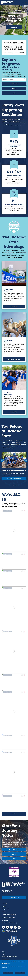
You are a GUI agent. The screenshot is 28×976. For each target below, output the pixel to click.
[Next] (25, 460)
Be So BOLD (5, 920)
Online (14, 93)
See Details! (14, 412)
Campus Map (5, 909)
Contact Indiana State (14, 897)
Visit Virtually (14, 854)
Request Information (14, 849)
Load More (14, 814)
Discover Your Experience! (14, 359)
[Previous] (2, 460)
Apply (14, 858)
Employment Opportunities (8, 917)
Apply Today (14, 27)
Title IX (3, 954)
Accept (20, 973)
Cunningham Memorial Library (9, 923)
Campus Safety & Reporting (9, 914)
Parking (4, 906)
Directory (4, 903)
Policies (3, 951)
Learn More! (14, 306)
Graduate (14, 88)
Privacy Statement (18, 965)
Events (3, 911)
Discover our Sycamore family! (14, 478)
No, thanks (7, 973)
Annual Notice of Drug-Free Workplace (9, 956)
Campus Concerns (5, 959)
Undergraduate (14, 83)
